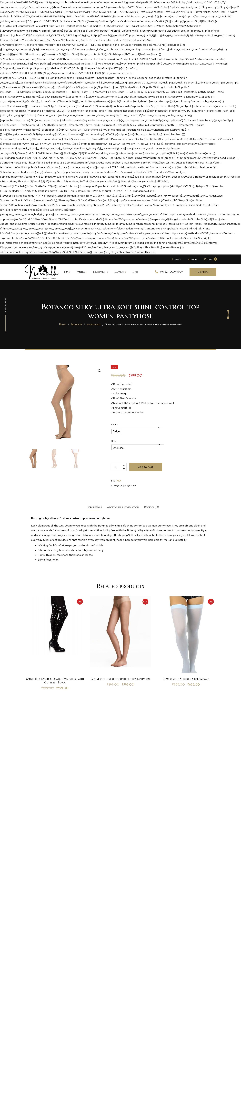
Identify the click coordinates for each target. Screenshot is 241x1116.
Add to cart (145, 467)
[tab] (94, 507)
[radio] (116, 431)
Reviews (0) (151, 507)
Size (113, 441)
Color (114, 424)
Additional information (123, 507)
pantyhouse (129, 485)
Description (94, 507)
